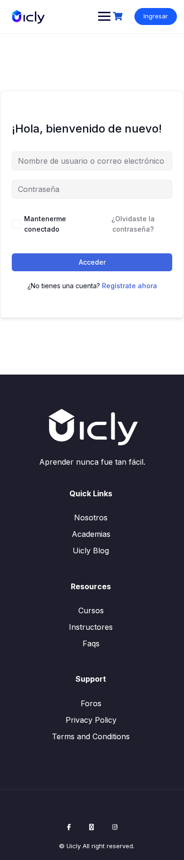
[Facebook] (69, 827)
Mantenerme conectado (45, 224)
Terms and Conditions (91, 736)
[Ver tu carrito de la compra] (119, 16)
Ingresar (155, 16)
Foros (91, 703)
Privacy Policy (91, 720)
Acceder (92, 262)
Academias (91, 534)
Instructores (91, 627)
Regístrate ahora (129, 286)
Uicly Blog (91, 550)
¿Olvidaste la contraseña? (133, 224)
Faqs (91, 643)
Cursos (91, 610)
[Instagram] (114, 827)
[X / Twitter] (91, 827)
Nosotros (91, 517)
